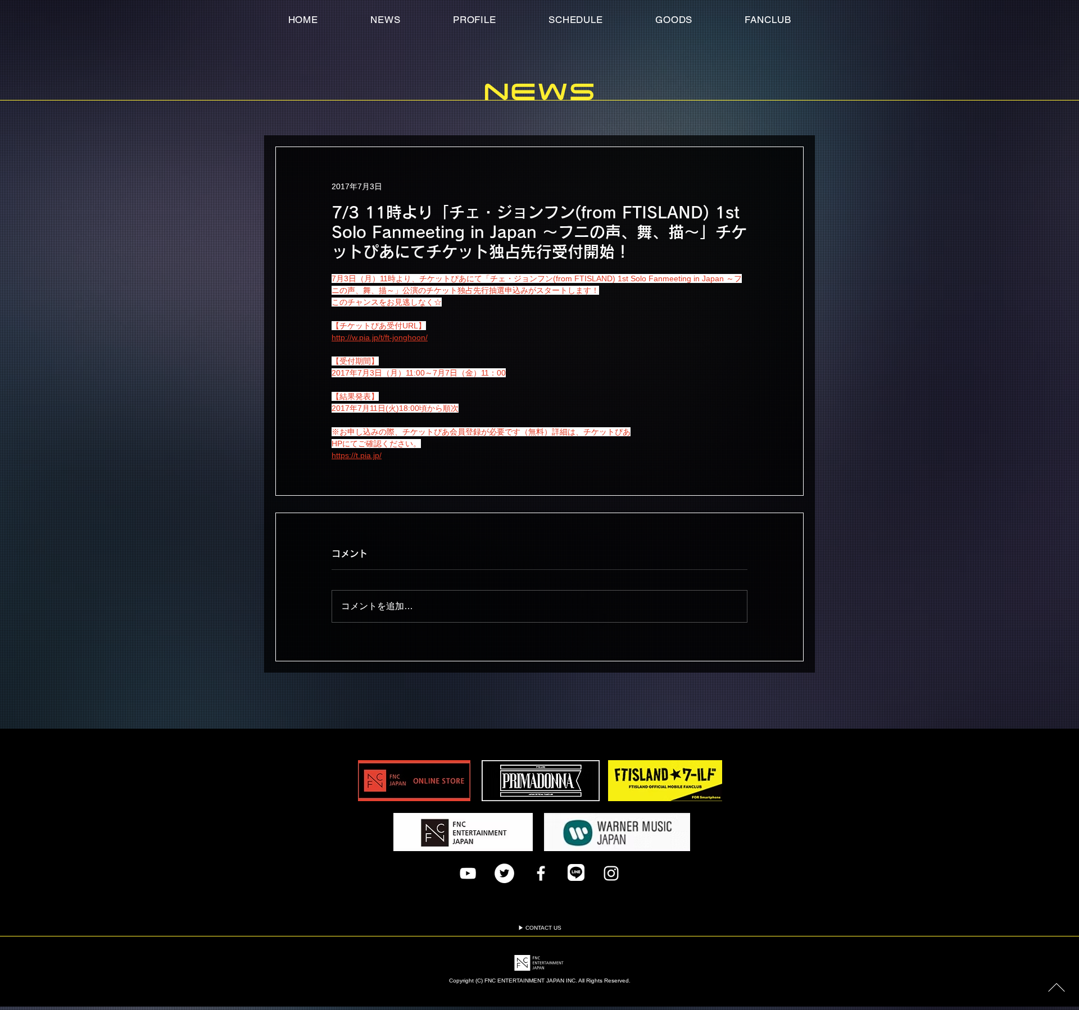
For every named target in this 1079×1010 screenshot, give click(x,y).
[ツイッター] (504, 873)
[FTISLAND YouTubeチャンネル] (468, 873)
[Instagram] (611, 873)
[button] (768, 19)
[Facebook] (541, 873)
